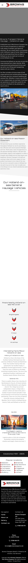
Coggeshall (20, 468)
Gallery (4, 520)
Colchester (6, 468)
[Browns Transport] (14, 5)
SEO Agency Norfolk (20, 559)
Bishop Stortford (20, 464)
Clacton (19, 466)
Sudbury (5, 472)
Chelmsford (6, 466)
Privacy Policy (16, 561)
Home (3, 514)
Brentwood (6, 464)
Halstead (19, 470)
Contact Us (5, 523)
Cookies (10, 561)
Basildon (5, 462)
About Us (4, 517)
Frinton (14, 333)
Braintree (19, 462)
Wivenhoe (14, 342)
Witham (18, 472)
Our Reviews (17, 553)
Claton (14, 324)
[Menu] (2, 5)
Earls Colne (6, 470)
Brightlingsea (14, 314)
